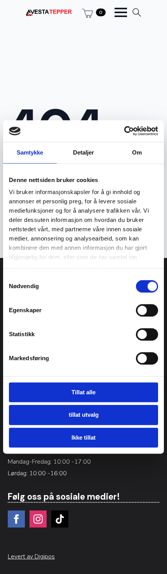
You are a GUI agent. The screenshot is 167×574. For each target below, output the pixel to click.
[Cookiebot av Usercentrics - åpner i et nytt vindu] (124, 131)
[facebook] (16, 519)
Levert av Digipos (31, 556)
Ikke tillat (83, 437)
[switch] (147, 310)
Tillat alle (83, 392)
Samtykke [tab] (30, 152)
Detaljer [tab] (83, 152)
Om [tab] (137, 152)
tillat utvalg (84, 415)
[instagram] (38, 519)
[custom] (59, 519)
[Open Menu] (121, 12)
